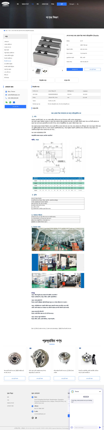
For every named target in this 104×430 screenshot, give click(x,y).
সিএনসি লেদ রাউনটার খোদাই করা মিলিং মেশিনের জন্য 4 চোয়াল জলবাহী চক (88, 371)
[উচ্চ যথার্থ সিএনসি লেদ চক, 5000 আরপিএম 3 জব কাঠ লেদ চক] (14, 358)
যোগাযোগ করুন (45, 4)
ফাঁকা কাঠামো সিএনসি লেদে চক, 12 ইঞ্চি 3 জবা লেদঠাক (64, 371)
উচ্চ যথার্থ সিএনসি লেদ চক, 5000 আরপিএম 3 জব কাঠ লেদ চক (14, 371)
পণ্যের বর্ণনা (67, 80)
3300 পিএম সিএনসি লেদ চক (65, 328)
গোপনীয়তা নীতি (17, 428)
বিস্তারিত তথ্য (42, 80)
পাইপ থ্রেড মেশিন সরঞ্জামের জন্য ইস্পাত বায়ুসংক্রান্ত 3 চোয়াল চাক (37, 371)
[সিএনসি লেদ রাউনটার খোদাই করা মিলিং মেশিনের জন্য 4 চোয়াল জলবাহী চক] (89, 358)
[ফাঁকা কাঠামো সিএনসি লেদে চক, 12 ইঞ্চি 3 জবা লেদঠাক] (64, 358)
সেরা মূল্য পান (75, 69)
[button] (6, 362)
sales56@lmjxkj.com (14, 95)
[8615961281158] (36, 418)
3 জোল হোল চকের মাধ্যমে (52, 328)
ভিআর (52, 4)
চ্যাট (62, 4)
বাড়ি (18, 4)
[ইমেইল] (14, 102)
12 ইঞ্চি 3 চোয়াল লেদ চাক (40, 328)
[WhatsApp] (10, 102)
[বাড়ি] (5, 4)
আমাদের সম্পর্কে (25, 4)
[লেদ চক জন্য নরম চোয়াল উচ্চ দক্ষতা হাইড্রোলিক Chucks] (48, 50)
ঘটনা (38, 4)
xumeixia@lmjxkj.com (40, 414)
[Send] (100, 427)
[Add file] (72, 427)
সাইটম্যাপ (23, 428)
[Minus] (100, 392)
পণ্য (32, 4)
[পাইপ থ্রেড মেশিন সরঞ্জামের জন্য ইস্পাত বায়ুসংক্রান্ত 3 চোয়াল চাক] (39, 358)
